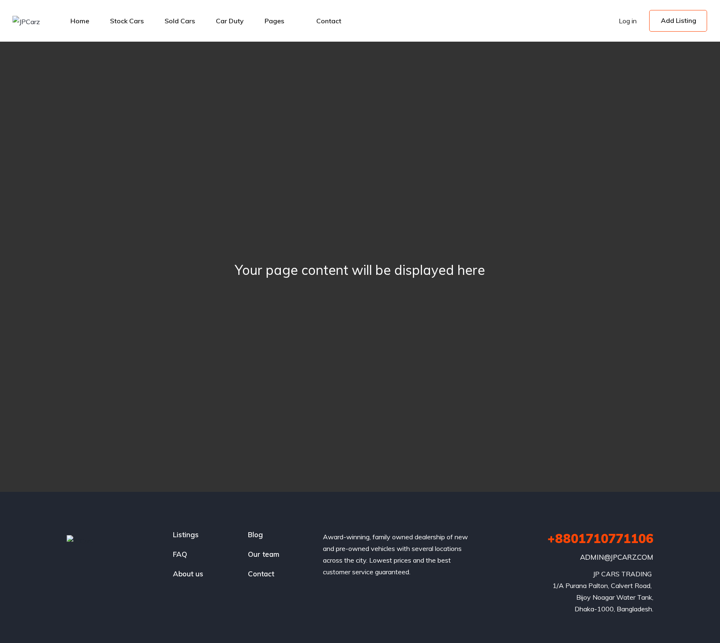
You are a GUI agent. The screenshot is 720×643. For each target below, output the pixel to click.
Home (79, 21)
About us (188, 573)
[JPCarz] (26, 21)
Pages (274, 21)
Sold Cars (180, 21)
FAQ (180, 554)
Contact (328, 21)
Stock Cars (127, 21)
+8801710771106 (600, 538)
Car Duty (230, 21)
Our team (263, 554)
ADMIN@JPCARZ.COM (616, 557)
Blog (255, 534)
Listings (186, 534)
